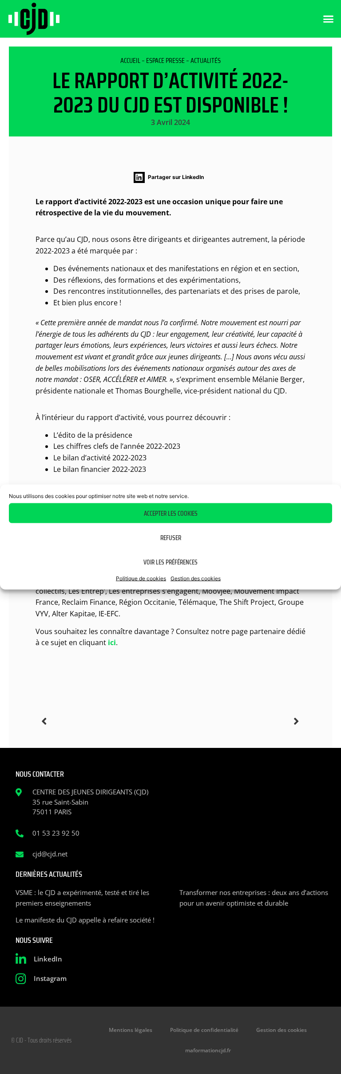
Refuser (170, 537)
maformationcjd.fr (208, 1050)
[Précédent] (105, 721)
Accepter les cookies (171, 513)
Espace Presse (165, 60)
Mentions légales (130, 1030)
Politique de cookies (141, 578)
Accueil (130, 60)
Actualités (205, 60)
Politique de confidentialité (204, 1030)
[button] (328, 19)
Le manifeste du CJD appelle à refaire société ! (85, 919)
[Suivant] (235, 721)
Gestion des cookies (195, 578)
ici (112, 642)
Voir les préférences (170, 561)
